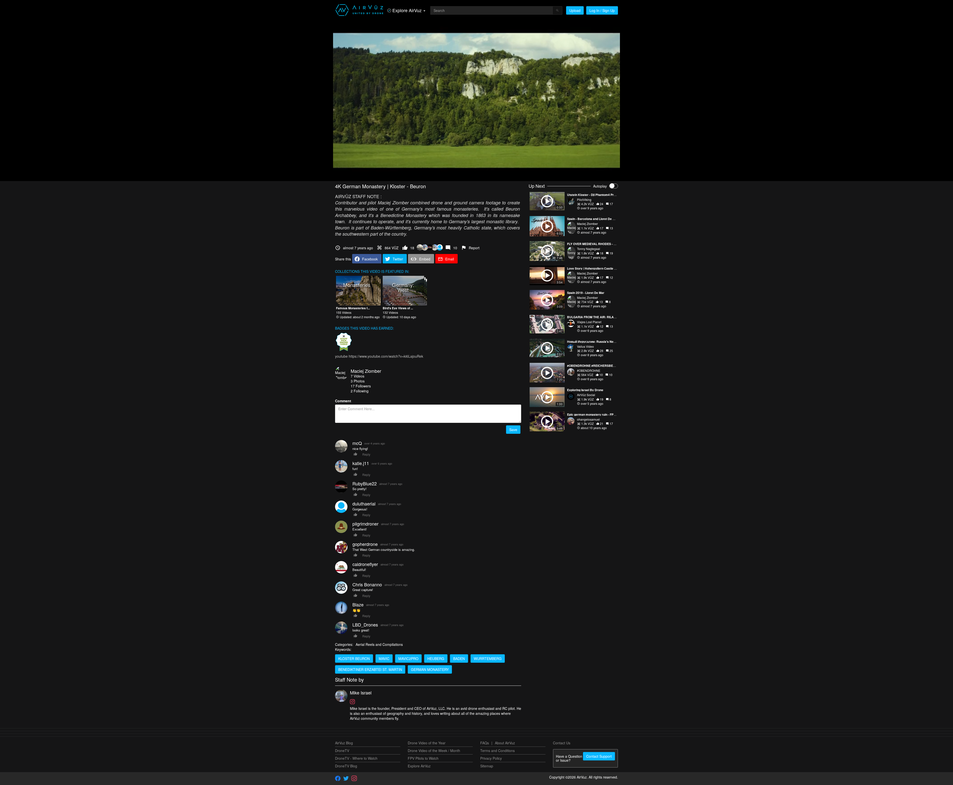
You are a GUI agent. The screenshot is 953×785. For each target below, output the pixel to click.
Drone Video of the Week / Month (434, 750)
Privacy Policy (491, 758)
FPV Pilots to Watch (423, 758)
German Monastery (430, 669)
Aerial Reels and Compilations (379, 644)
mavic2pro (408, 658)
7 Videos (357, 376)
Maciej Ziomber (366, 371)
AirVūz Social (586, 395)
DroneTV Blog (346, 765)
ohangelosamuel (588, 419)
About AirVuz (505, 742)
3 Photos (358, 380)
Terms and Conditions (497, 750)
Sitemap (486, 765)
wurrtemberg (488, 658)
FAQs (484, 742)
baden (459, 658)
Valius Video (585, 346)
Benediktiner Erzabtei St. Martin (370, 669)
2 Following (360, 390)
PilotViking (584, 199)
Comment (343, 400)
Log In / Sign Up (602, 10)
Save (513, 429)
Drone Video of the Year (426, 742)
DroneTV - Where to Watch (356, 758)
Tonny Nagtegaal (588, 249)
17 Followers (361, 385)
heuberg (435, 658)
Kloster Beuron (354, 658)
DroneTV (342, 750)
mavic (384, 658)
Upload (574, 10)
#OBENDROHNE (588, 370)
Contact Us (561, 742)
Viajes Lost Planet (589, 322)
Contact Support (599, 756)
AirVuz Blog (344, 742)
